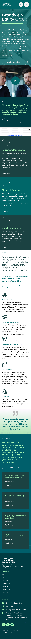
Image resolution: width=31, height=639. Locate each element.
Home (4, 574)
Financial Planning (11, 190)
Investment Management (14, 150)
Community (6, 583)
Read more (9, 485)
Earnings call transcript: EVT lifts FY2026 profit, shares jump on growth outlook (15, 516)
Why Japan (6, 590)
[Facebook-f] (4, 624)
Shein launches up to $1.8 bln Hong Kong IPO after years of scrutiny (14, 497)
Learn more (6, 174)
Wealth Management (12, 228)
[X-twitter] (8, 624)
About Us (5, 577)
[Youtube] (12, 624)
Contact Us (6, 596)
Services (5, 580)
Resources (5, 593)
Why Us (5, 587)
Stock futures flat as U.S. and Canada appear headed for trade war (14, 477)
